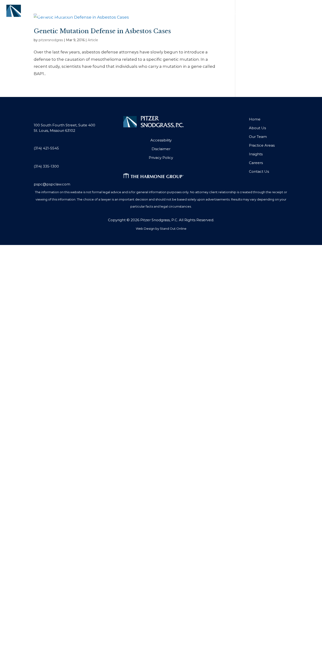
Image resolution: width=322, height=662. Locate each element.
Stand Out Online (173, 228)
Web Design (145, 228)
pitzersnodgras (51, 40)
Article (93, 40)
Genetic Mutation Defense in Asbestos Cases (102, 31)
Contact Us (300, 11)
